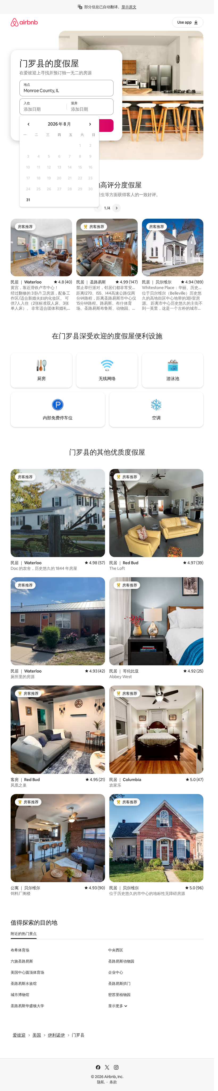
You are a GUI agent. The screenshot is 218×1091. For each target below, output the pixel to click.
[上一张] (98, 208)
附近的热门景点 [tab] (24, 933)
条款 (113, 1082)
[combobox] (66, 90)
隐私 (100, 1082)
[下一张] (116, 208)
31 (28, 199)
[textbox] (43, 109)
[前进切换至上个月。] (28, 124)
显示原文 (128, 7)
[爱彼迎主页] (24, 22)
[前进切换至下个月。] (89, 124)
